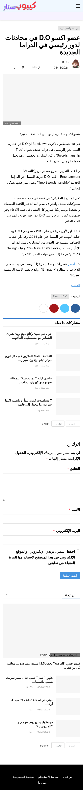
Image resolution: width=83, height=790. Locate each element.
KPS (65, 62)
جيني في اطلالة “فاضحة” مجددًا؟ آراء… (31, 702)
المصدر (75, 285)
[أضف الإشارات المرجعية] (8, 67)
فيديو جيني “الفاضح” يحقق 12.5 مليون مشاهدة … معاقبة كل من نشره (43, 665)
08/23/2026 (43, 709)
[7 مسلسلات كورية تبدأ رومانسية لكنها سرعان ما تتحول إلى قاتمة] (68, 407)
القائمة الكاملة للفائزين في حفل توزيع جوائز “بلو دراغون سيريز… (28, 358)
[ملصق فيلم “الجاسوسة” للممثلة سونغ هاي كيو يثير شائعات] (68, 384)
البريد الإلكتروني (66, 530)
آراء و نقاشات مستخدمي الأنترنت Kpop (64, 654)
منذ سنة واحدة (42, 343)
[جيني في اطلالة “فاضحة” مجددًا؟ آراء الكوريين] (68, 706)
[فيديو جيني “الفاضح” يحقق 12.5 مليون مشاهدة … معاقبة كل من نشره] (41, 631)
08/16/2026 (43, 687)
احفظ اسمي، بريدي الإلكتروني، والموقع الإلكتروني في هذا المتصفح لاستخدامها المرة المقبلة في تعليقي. (42, 557)
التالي (59, 423)
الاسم (74, 509)
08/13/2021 (61, 67)
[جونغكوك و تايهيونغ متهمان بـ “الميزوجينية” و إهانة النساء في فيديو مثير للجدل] (68, 728)
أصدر (71, 263)
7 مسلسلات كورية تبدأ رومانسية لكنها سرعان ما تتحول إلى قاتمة (28, 402)
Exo (55, 296)
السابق (71, 423)
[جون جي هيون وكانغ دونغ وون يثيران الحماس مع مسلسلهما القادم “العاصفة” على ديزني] (68, 340)
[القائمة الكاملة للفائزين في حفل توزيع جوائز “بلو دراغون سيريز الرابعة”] (68, 362)
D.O (64, 296)
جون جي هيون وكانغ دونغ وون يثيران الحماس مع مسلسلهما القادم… (29, 335)
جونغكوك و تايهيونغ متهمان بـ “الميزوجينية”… (35, 724)
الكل (6, 595)
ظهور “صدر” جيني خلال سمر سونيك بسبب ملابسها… (29, 679)
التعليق (73, 468)
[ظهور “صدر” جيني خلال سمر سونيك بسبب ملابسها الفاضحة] (68, 684)
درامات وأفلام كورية (69, 28)
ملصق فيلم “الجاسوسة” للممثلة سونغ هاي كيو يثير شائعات (31, 380)
